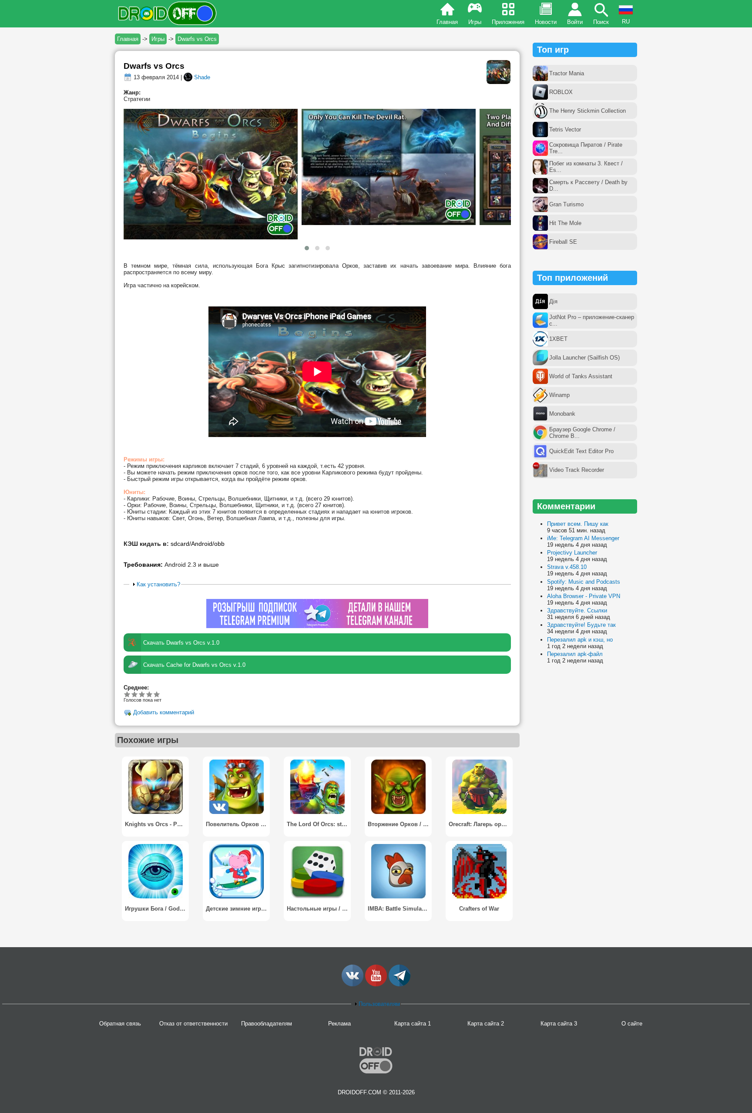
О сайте (631, 1023)
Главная (447, 22)
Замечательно (149, 694)
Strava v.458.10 (567, 567)
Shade (202, 77)
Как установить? (158, 584)
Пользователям (379, 1004)
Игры (474, 22)
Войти (575, 22)
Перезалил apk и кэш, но (580, 639)
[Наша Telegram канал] (399, 984)
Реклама (339, 1023)
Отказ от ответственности (193, 1023)
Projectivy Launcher (572, 552)
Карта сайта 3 (558, 1023)
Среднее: (136, 687)
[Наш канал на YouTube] (376, 984)
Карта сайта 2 (485, 1023)
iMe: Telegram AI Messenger (583, 538)
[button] (307, 248)
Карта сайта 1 (412, 1023)
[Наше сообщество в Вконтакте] (352, 984)
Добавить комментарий (163, 712)
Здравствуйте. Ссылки (577, 610)
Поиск (601, 22)
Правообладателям (266, 1023)
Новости (546, 22)
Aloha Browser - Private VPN (583, 596)
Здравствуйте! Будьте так (581, 625)
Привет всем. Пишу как (577, 524)
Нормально (134, 694)
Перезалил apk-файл (575, 654)
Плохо (127, 694)
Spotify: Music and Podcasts (583, 581)
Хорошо (142, 694)
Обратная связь (120, 1023)
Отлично (157, 694)
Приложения (508, 22)
